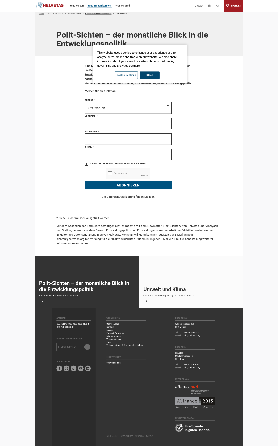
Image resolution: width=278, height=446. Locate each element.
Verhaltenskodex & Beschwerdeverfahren (124, 345)
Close (149, 75)
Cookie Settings (126, 75)
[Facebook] (59, 369)
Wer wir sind (122, 5)
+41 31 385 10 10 (191, 364)
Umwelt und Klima (164, 289)
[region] (140, 64)
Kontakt (110, 327)
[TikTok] (73, 369)
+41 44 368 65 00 (191, 332)
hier (151, 197)
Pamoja (149, 436)
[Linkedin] (88, 369)
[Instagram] (66, 369)
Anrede (89, 100)
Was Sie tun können (99, 5)
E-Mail (88, 147)
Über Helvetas (112, 323)
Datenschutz (127, 436)
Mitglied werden (113, 336)
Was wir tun (77, 5)
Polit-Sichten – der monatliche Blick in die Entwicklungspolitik (84, 286)
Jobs (108, 342)
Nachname (91, 131)
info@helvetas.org (192, 335)
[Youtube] (81, 369)
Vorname (90, 116)
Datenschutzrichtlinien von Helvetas (97, 234)
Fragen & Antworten (115, 333)
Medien (109, 330)
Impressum (139, 436)
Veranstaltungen (113, 339)
